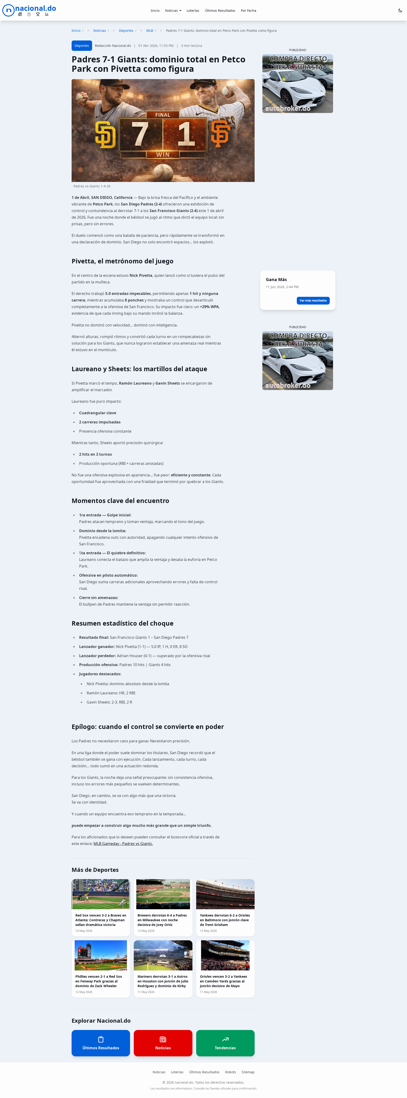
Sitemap (248, 1072)
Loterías (193, 10)
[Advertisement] (297, 192)
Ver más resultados (313, 300)
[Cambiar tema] (400, 10)
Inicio (155, 10)
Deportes (126, 30)
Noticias (171, 10)
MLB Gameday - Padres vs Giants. (123, 843)
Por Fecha (248, 10)
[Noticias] (20, 14)
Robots (230, 1072)
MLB (149, 30)
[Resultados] (38, 14)
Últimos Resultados (220, 10)
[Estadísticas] (47, 14)
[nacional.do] (8, 10)
